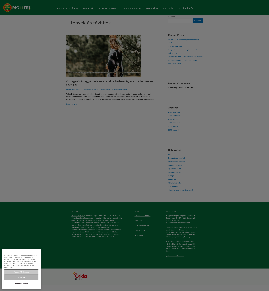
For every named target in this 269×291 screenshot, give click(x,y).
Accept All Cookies (21, 272)
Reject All (21, 277)
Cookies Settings (21, 283)
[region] (21, 269)
